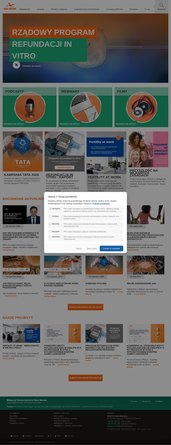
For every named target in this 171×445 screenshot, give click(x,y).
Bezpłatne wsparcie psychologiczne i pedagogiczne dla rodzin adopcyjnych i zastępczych (145, 236)
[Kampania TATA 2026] (104, 274)
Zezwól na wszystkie (111, 248)
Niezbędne (56, 209)
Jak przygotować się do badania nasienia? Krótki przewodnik (17, 285)
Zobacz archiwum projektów (85, 378)
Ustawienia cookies (16, 423)
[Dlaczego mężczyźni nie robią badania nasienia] (62, 274)
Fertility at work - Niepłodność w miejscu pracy (21, 347)
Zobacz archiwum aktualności (85, 307)
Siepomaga (146, 401)
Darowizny (56, 237)
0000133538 (115, 429)
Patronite (134, 401)
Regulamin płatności (62, 421)
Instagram (40, 436)
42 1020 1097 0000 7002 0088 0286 (47, 406)
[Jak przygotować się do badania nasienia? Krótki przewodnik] (21, 274)
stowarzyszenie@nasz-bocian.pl (119, 426)
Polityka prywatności (101, 204)
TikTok (59, 436)
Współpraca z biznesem (63, 423)
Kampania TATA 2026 (96, 283)
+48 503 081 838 (113, 424)
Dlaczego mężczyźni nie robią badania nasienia (61, 284)
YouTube (16, 436)
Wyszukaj (162, 9)
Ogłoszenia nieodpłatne (18, 418)
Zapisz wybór (92, 248)
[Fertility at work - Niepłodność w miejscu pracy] (21, 342)
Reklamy (12, 421)
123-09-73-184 (145, 429)
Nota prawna (59, 416)
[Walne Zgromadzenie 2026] (145, 274)
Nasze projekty (18, 317)
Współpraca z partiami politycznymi (67, 426)
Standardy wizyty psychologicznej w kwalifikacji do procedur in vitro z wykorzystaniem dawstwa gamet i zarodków (62, 350)
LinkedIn (70, 436)
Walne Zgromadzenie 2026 (141, 283)
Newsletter (13, 416)
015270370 (131, 429)
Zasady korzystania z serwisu (65, 418)
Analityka (55, 216)
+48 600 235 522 (113, 421)
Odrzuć (79, 248)
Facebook (28, 436)
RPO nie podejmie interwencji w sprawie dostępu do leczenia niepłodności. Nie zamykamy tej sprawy (21, 236)
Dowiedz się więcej (31, 66)
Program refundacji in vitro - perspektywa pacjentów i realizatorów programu (103, 348)
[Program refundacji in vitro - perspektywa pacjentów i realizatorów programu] (104, 342)
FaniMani (159, 401)
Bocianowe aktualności (26, 199)
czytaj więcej (8, 250)
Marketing (55, 224)
